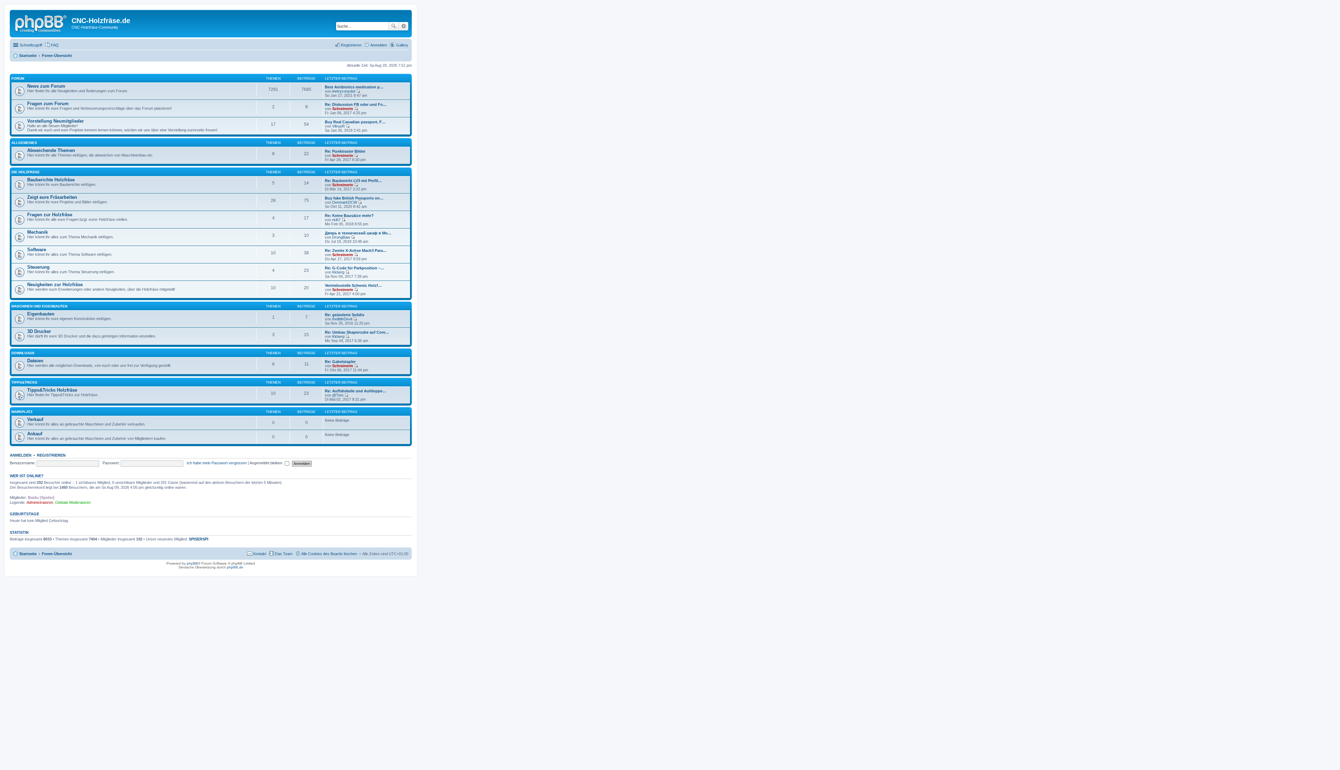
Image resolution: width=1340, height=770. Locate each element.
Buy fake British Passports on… (354, 198)
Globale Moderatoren (73, 502)
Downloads (23, 353)
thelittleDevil (342, 319)
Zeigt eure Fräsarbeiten (52, 197)
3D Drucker (39, 331)
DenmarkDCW (344, 202)
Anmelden (20, 455)
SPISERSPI (198, 539)
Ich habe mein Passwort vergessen (217, 463)
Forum (18, 78)
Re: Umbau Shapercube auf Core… (357, 332)
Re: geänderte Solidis (344, 315)
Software (36, 249)
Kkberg (338, 272)
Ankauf (34, 433)
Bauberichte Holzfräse (51, 179)
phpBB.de (235, 567)
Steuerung (38, 267)
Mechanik (37, 232)
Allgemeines (24, 143)
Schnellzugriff (31, 45)
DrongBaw (341, 237)
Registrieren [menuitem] (351, 45)
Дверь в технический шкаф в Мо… (358, 233)
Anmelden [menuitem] (378, 45)
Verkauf (35, 419)
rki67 (336, 220)
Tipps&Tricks (24, 382)
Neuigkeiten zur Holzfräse (55, 284)
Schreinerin (342, 109)
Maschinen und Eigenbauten (39, 306)
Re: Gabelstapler (340, 361)
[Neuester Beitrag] (358, 91)
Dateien (35, 360)
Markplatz (22, 412)
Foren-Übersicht (57, 554)
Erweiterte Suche (403, 26)
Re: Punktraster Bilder (345, 151)
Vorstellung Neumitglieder (55, 121)
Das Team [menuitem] (283, 554)
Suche (393, 26)
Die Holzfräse (26, 172)
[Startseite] (42, 23)
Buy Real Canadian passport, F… (355, 122)
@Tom (337, 395)
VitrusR (338, 126)
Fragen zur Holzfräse (49, 214)
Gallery (402, 45)
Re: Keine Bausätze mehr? (349, 215)
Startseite (28, 554)
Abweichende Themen (51, 150)
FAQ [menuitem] (55, 45)
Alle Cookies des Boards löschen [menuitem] (329, 554)
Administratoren (40, 502)
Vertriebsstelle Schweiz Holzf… (353, 285)
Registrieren (51, 455)
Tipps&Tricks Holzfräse (52, 390)
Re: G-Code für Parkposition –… (354, 268)
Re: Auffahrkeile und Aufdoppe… (355, 391)
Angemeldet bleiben (266, 463)
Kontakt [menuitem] (259, 554)
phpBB (192, 563)
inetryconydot (343, 91)
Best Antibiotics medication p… (354, 87)
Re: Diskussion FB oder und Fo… (356, 104)
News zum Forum (46, 86)
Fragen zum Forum (48, 103)
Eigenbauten (40, 314)
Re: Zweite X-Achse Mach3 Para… (356, 250)
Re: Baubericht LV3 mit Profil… (353, 181)
